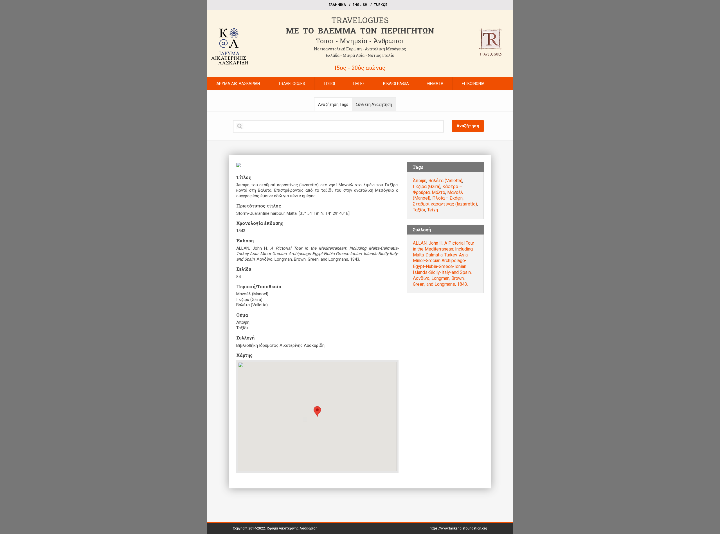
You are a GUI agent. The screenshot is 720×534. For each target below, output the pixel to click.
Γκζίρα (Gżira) (426, 186)
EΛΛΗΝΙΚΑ (337, 5)
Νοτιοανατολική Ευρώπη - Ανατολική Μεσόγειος (360, 49)
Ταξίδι (419, 210)
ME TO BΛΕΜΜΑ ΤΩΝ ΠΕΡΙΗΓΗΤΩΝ (360, 30)
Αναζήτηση (467, 125)
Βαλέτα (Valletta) (445, 180)
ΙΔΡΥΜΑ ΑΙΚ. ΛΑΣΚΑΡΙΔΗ (238, 83)
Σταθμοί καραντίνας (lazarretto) (445, 204)
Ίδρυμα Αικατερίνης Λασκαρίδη (292, 528)
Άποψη (419, 180)
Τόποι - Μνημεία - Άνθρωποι (360, 41)
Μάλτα (438, 192)
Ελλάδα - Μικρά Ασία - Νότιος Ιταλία (360, 55)
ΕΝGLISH (359, 5)
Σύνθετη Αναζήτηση (374, 104)
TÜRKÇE (380, 5)
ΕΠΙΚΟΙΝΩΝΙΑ (473, 83)
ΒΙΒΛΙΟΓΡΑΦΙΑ (396, 83)
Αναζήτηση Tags (333, 104)
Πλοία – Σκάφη (447, 198)
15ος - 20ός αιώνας (359, 67)
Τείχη (432, 210)
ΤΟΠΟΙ (329, 83)
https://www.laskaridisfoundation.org (458, 528)
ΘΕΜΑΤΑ (435, 83)
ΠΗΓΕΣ (359, 83)
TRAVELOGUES (360, 20)
